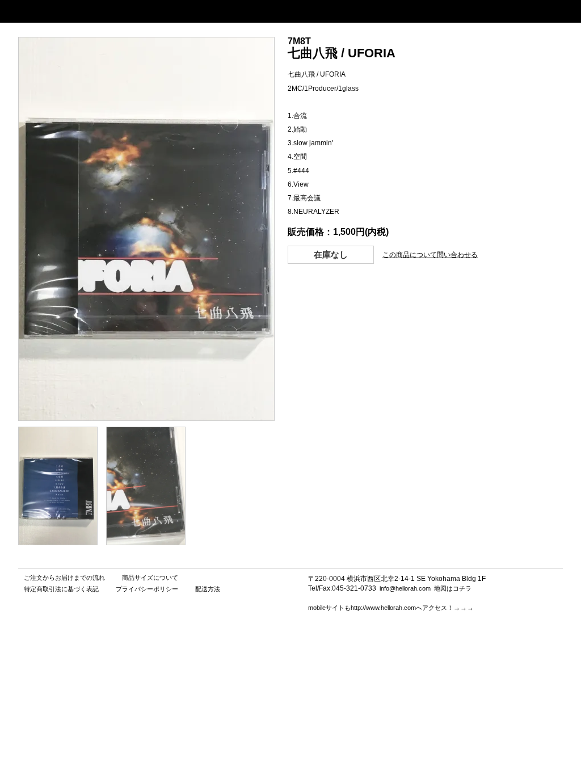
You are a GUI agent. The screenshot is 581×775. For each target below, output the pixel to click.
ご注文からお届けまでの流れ (64, 577)
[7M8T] (58, 542)
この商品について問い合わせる (430, 255)
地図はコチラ (452, 588)
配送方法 (207, 589)
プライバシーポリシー (147, 589)
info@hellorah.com (405, 588)
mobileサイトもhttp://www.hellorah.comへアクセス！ (380, 607)
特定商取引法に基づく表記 (61, 589)
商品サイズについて (150, 577)
